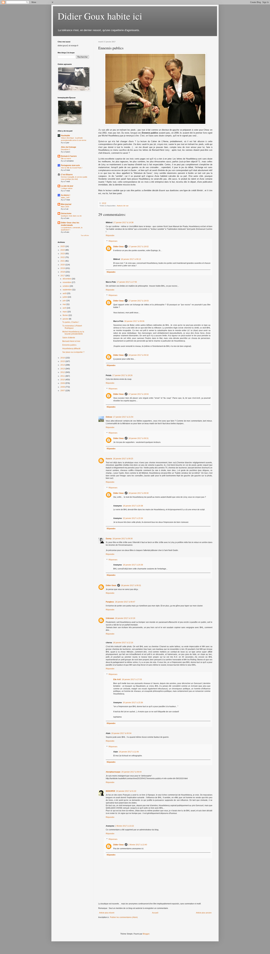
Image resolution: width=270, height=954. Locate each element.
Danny (109, 539)
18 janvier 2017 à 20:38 (133, 506)
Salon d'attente (68, 338)
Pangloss (110, 602)
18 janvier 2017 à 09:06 (134, 321)
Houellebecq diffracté (71, 348)
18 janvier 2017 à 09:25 (123, 459)
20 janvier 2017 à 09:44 (131, 772)
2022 (62, 257)
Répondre (110, 235)
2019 (62, 268)
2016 (62, 358)
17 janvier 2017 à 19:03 (138, 301)
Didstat (109, 417)
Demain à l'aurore (69, 156)
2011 (62, 376)
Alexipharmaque (113, 772)
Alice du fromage (68, 147)
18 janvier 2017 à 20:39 (133, 565)
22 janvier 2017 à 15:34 (133, 518)
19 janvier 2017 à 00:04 (121, 733)
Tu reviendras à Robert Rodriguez (72, 327)
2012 (62, 372)
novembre (67, 282)
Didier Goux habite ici (100, 16)
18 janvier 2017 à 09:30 (138, 493)
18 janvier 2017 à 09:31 (138, 438)
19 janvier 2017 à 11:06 (129, 752)
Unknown (110, 618)
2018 (62, 272)
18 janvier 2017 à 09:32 (138, 355)
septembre (67, 290)
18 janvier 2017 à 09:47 (125, 602)
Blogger (146, 934)
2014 (62, 365)
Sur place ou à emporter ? (73, 352)
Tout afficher (85, 235)
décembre (67, 279)
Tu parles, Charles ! (70, 322)
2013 (62, 369)
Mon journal (66, 204)
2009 (62, 383)
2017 (62, 276)
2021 (62, 261)
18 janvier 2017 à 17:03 (132, 679)
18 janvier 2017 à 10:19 (125, 618)
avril (65, 308)
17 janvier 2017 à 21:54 (123, 417)
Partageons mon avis (70, 165)
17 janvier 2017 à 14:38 (123, 222)
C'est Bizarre (67, 174)
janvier (66, 319)
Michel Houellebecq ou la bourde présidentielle (73, 333)
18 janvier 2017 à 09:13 (131, 259)
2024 (62, 250)
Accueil (155, 913)
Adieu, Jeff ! (65, 197)
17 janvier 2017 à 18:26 (122, 375)
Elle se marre (66, 158)
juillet (65, 297)
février (65, 315)
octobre (66, 286)
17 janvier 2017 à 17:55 (127, 282)
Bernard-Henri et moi (71, 341)
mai (64, 304)
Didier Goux (118, 246)
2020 (62, 265)
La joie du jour (67, 186)
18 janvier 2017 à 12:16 (123, 643)
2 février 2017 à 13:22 (124, 826)
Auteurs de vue (122, 206)
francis (109, 459)
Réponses (113, 241)
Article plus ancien (204, 913)
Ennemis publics (69, 345)
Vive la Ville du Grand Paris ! (71, 168)
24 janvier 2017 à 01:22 (126, 791)
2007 (62, 390)
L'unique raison (66, 188)
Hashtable (65, 135)
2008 (62, 387)
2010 (62, 380)
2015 (62, 361)
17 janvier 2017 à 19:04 (138, 394)
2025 (62, 246)
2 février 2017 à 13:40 (137, 845)
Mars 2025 (65, 207)
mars (65, 312)
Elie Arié (117, 679)
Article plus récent (106, 913)
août (65, 293)
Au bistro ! (65, 195)
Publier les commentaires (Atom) (124, 917)
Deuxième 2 (65, 149)
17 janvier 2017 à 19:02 (138, 246)
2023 (62, 254)
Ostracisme (66, 213)
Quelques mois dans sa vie (71, 216)
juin (64, 301)
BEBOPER (110, 791)
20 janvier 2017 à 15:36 (133, 702)
